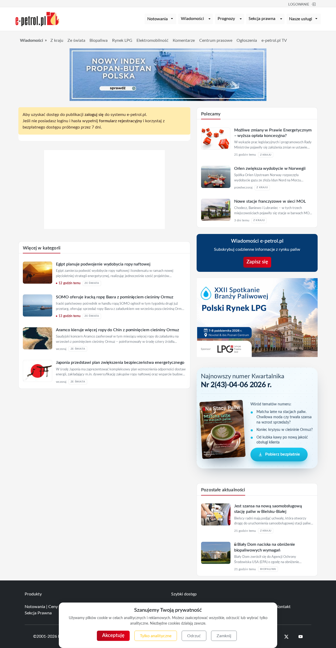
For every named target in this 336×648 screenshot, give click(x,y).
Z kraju (56, 40)
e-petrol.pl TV (274, 40)
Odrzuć (194, 636)
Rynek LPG (122, 40)
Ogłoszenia (247, 40)
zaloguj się (94, 115)
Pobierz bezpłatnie (282, 454)
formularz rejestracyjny (120, 121)
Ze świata (76, 40)
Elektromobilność (152, 40)
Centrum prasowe (215, 40)
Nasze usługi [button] (300, 19)
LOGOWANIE (298, 4)
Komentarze (184, 40)
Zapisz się (257, 261)
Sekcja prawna (262, 19)
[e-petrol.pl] (37, 19)
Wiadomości (192, 19)
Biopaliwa (99, 40)
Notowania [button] (157, 19)
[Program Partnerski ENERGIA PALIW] (104, 228)
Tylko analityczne (155, 636)
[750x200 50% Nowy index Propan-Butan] (168, 74)
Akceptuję (113, 635)
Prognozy (226, 19)
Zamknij (224, 636)
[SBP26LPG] (257, 317)
